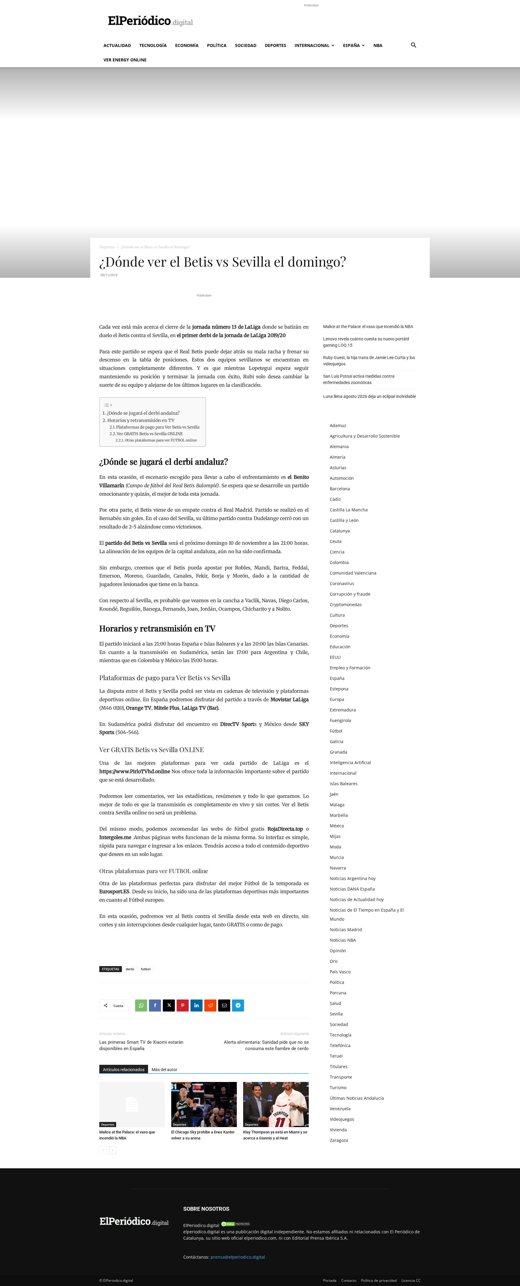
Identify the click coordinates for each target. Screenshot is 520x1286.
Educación (340, 646)
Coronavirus (342, 583)
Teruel (336, 1056)
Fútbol (336, 731)
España (351, 45)
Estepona (339, 689)
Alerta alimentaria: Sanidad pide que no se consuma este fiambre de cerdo (266, 1045)
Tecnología (153, 45)
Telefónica (340, 1045)
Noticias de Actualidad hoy (357, 899)
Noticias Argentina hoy (353, 878)
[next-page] (112, 1150)
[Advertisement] (311, 22)
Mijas (335, 836)
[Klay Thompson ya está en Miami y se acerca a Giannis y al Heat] (276, 1104)
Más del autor (164, 1069)
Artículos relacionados (123, 1069)
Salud (335, 1003)
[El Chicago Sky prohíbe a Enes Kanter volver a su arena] (204, 1104)
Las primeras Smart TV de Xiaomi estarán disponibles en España (141, 1045)
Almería (337, 457)
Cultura (337, 615)
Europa (337, 699)
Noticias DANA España (352, 889)
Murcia (337, 857)
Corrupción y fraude (350, 594)
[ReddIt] (210, 1005)
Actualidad (117, 45)
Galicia (336, 741)
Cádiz (335, 499)
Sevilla (336, 1014)
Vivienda (338, 1130)
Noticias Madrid (346, 929)
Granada (338, 752)
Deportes (275, 45)
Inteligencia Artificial (350, 762)
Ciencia (337, 552)
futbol (145, 969)
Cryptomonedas (346, 604)
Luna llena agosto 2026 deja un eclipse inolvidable (369, 396)
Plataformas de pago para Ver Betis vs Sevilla (158, 427)
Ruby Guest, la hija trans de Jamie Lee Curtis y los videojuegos (369, 360)
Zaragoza (339, 1140)
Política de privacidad (379, 1280)
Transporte (341, 1077)
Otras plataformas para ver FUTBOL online (161, 440)
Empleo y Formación (350, 668)
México (337, 826)
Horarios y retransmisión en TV (141, 420)
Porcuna (338, 993)
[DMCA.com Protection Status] (236, 1225)
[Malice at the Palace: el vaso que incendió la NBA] (132, 1104)
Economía (187, 45)
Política (217, 45)
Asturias (338, 467)
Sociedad (245, 45)
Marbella (339, 815)
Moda (335, 847)
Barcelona (340, 488)
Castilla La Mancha (349, 510)
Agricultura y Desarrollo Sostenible (365, 436)
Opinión (338, 950)
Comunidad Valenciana (353, 573)
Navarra (338, 868)
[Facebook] (155, 1005)
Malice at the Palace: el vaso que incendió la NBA (368, 326)
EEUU (335, 657)
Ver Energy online (125, 60)
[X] (169, 1005)
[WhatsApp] (141, 1005)
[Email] (224, 1005)
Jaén (334, 794)
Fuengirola (340, 720)
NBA (377, 45)
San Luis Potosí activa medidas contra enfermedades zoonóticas (359, 379)
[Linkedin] (196, 1005)
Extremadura (343, 710)
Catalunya (340, 531)
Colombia (339, 562)
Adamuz (338, 425)
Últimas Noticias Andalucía (357, 1098)
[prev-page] (103, 1150)
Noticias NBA (343, 940)
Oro (333, 961)
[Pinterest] (183, 1005)
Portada (329, 1280)
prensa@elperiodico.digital (238, 1257)
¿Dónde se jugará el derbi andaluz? (143, 413)
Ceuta (336, 541)
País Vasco (340, 972)
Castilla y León (344, 520)
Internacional (312, 45)
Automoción (342, 478)
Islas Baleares (344, 783)
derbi (130, 969)
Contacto (348, 1280)
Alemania (339, 446)
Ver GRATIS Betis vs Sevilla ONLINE (150, 433)
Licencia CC (411, 1280)
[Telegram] (238, 1005)
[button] (413, 46)
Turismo (338, 1087)
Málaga (337, 804)
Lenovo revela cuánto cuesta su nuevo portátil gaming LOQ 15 (366, 342)
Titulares (339, 1066)
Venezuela (340, 1108)
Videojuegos (342, 1119)
